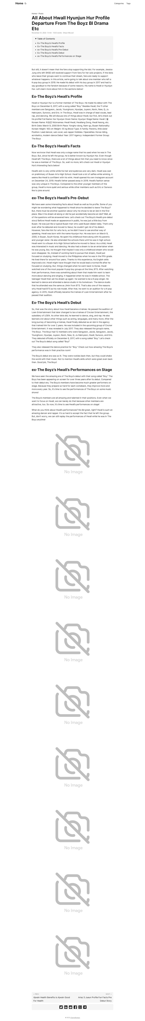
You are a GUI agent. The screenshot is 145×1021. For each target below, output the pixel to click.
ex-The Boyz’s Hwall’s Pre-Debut (52, 49)
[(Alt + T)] (25, 3)
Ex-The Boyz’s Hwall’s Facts (50, 46)
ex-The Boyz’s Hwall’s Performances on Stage (59, 56)
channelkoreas (75, 1017)
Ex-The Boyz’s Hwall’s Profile (51, 43)
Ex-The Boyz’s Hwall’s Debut (50, 53)
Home (19, 3)
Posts (41, 13)
